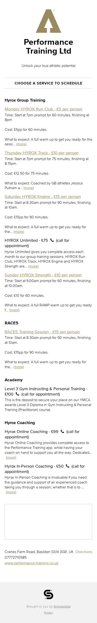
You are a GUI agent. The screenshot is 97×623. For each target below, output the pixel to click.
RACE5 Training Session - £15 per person (42, 332)
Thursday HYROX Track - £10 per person (42, 152)
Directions (84, 552)
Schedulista (62, 606)
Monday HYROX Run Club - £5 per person (43, 109)
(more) (21, 144)
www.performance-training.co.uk (31, 563)
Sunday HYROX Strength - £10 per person (43, 275)
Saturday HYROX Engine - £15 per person (43, 196)
